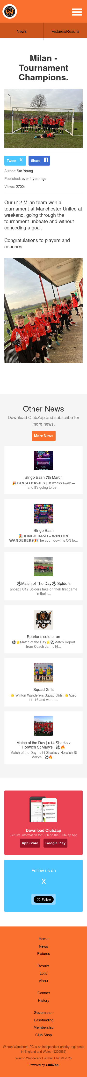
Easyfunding (43, 1020)
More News (43, 436)
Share (35, 160)
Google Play (55, 843)
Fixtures (43, 953)
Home (43, 939)
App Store (30, 843)
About (43, 981)
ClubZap (52, 1065)
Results (43, 966)
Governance (43, 1012)
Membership (43, 1027)
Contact (43, 993)
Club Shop (43, 1035)
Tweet (11, 160)
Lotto (43, 973)
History (43, 1000)
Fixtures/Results (65, 31)
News (22, 31)
